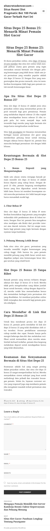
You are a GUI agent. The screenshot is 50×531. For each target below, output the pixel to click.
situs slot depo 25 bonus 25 (26, 403)
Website (7, 473)
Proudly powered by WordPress (15, 528)
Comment (8, 424)
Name (7, 454)
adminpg (22, 401)
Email (7, 464)
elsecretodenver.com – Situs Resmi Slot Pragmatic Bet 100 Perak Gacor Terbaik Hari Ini (20, 11)
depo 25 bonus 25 (34, 401)
